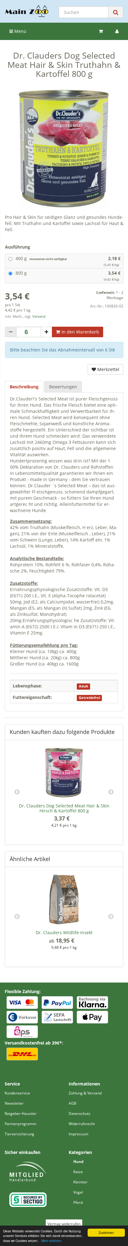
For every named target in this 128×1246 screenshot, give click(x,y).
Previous (17, 792)
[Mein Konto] (117, 31)
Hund (78, 1161)
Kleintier (80, 1182)
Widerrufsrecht (82, 1123)
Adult (83, 686)
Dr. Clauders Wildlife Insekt (64, 932)
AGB (72, 1103)
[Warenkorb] (100, 31)
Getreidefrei (89, 698)
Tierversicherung (19, 1134)
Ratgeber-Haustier (21, 1113)
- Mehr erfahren (50, 1240)
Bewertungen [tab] (63, 387)
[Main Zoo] (27, 11)
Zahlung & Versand (85, 1093)
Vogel (78, 1192)
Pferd (78, 1202)
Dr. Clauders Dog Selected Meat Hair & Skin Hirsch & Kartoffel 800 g (64, 808)
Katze (78, 1171)
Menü (19, 31)
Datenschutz (79, 1113)
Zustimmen (106, 1232)
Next (110, 792)
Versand (38, 316)
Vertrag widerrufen (64, 1223)
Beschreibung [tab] (24, 387)
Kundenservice (17, 1093)
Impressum (78, 1134)
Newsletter (14, 1103)
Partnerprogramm (20, 1123)
